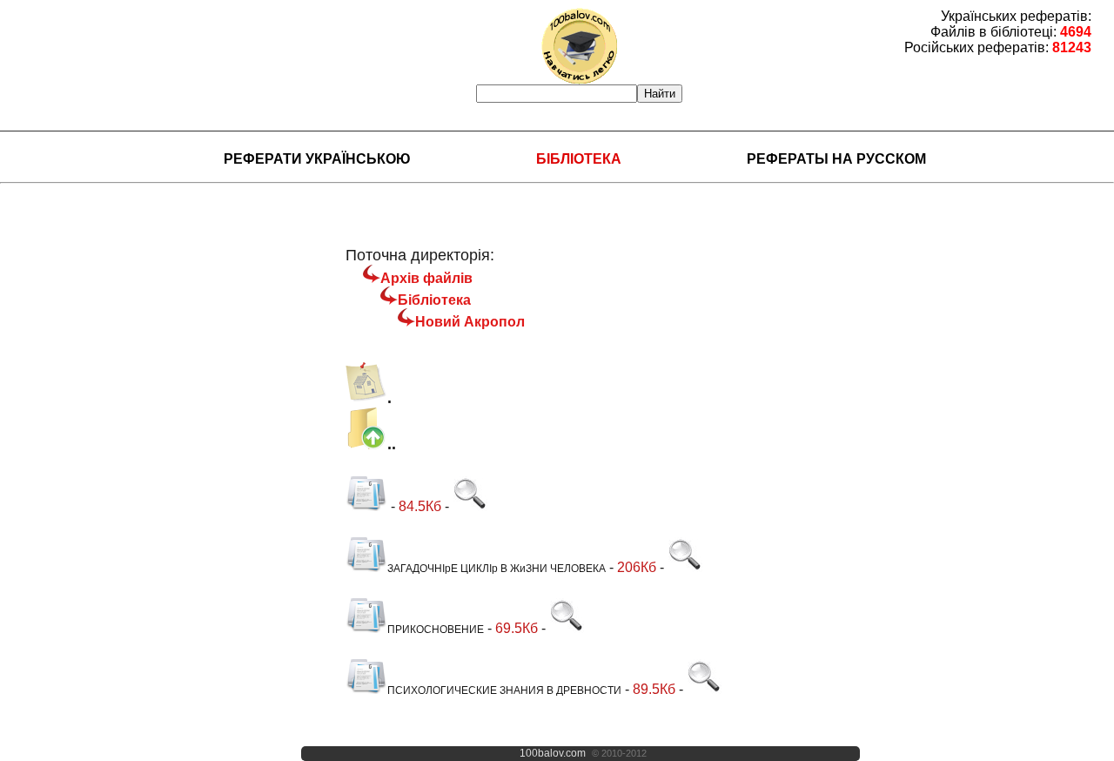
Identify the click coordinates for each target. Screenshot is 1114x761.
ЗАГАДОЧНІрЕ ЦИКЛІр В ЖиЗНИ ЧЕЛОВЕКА (496, 568)
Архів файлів (426, 278)
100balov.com (553, 753)
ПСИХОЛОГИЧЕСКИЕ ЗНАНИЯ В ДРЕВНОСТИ (504, 690)
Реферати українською (317, 159)
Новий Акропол (470, 321)
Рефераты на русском (836, 159)
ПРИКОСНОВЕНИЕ (435, 629)
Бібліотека (578, 159)
